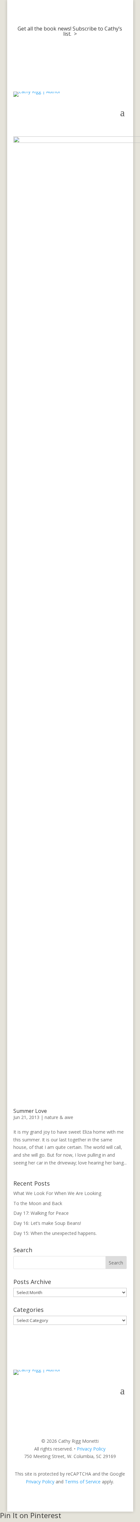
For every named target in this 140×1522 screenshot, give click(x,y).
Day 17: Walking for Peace (41, 1213)
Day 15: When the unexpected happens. (55, 1233)
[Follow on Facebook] (95, 1410)
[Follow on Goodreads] (121, 1410)
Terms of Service (83, 1481)
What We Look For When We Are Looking (57, 1193)
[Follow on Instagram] (108, 1410)
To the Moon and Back (37, 1203)
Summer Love (30, 1110)
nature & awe (59, 1117)
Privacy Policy (91, 1449)
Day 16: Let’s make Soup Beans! (47, 1223)
